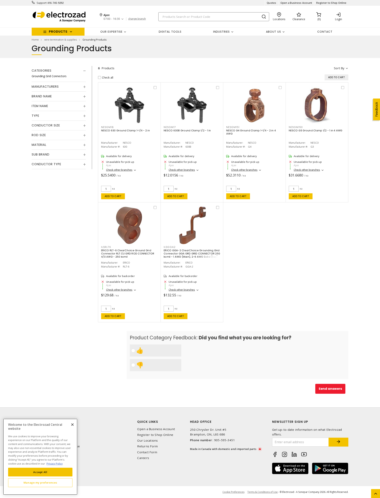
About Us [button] (273, 32)
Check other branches (119, 170)
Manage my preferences (40, 482)
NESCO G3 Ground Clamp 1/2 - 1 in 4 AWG (315, 130)
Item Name (40, 106)
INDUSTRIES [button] (221, 32)
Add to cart (113, 196)
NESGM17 (170, 127)
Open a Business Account (296, 3)
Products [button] (58, 31)
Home (35, 39)
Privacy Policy (55, 463)
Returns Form (147, 446)
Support (42, 3)
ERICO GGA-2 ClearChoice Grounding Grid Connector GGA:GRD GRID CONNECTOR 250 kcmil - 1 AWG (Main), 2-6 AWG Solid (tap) (192, 253)
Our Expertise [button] (111, 32)
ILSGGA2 (169, 247)
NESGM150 (296, 127)
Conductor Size (46, 125)
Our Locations (147, 440)
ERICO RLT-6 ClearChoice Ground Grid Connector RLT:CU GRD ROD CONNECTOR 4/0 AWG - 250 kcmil (127, 253)
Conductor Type (46, 164)
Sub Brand (40, 154)
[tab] (59, 70)
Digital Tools (170, 32)
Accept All (40, 472)
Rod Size (39, 135)
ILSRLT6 (106, 247)
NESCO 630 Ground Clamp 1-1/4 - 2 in (125, 130)
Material (39, 145)
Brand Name (42, 96)
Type (35, 116)
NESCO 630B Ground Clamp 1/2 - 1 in (187, 130)
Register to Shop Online (331, 3)
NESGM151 (232, 127)
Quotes (271, 3)
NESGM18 (107, 127)
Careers (143, 458)
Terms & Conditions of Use (262, 492)
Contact (324, 32)
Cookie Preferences (233, 492)
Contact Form (147, 452)
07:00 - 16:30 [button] (112, 19)
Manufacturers (45, 86)
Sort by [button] (339, 68)
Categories (41, 70)
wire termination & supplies (60, 39)
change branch (137, 18)
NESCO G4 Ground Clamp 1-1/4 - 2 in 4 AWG (251, 132)
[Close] (72, 424)
